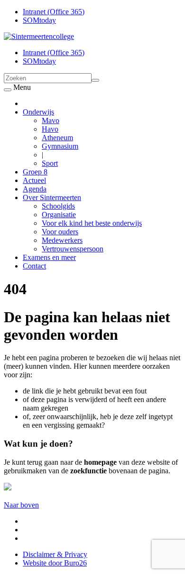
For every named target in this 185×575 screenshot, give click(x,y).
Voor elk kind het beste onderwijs (92, 223)
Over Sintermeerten (52, 197)
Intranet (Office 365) (53, 12)
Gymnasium (60, 146)
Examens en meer (49, 257)
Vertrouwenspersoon (72, 249)
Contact (34, 266)
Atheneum (57, 138)
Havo (50, 129)
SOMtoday (39, 20)
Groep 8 (35, 172)
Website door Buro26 (55, 563)
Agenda (34, 189)
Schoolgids (58, 206)
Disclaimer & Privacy (55, 554)
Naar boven (21, 505)
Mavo (50, 120)
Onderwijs (38, 112)
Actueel (34, 180)
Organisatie (59, 215)
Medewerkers (62, 240)
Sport (50, 163)
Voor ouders (60, 232)
